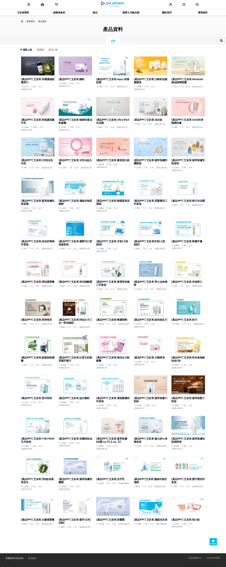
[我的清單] (170, 4)
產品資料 (42, 21)
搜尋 (221, 40)
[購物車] (56, 4)
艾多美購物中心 (195, 557)
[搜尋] (197, 4)
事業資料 (30, 21)
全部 (113, 40)
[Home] (42, 4)
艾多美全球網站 (213, 557)
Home (22, 21)
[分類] (28, 4)
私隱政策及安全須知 (15, 558)
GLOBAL (213, 541)
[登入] (184, 4)
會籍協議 (32, 558)
